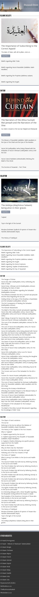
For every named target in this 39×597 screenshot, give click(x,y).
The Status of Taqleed (8, 455)
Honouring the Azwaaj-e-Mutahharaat (13, 388)
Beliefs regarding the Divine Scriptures (13, 264)
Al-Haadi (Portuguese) (7, 540)
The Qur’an (4, 423)
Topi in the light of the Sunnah (11, 223)
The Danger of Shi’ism (8, 279)
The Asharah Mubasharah (9, 307)
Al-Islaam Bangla (5, 547)
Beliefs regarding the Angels (10, 82)
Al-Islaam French (5, 557)
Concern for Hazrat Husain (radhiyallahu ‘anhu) (16, 375)
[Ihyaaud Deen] (19, 6)
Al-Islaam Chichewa (6, 550)
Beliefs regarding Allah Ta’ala (10, 61)
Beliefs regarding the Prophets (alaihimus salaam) (17, 75)
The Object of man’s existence (10, 420)
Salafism (3, 176)
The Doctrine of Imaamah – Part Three (13, 167)
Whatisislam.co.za (6, 593)
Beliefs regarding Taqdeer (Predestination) (14, 266)
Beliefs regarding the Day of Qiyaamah (13, 269)
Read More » (5, 56)
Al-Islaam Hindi (5, 566)
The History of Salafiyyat (9, 238)
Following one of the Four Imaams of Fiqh (14, 452)
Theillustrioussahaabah (7, 589)
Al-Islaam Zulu (4, 580)
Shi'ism (2, 91)
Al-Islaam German (6, 560)
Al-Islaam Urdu (5, 576)
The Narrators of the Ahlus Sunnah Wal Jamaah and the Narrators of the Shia (19, 123)
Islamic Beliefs (5, 16)
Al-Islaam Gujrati (5, 563)
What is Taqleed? (6, 432)
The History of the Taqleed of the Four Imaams (16, 429)
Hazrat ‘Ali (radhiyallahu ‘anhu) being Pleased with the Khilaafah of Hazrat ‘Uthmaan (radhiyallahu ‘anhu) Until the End (18, 151)
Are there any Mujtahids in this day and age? (15, 450)
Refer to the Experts (7, 445)
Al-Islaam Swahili (5, 573)
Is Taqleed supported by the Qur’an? (13, 434)
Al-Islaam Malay (5, 570)
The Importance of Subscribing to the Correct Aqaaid (18, 250)
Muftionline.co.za (5, 586)
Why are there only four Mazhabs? (12, 448)
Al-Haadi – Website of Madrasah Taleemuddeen (15, 544)
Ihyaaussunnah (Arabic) (7, 583)
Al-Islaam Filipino (5, 553)
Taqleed (3, 217)
